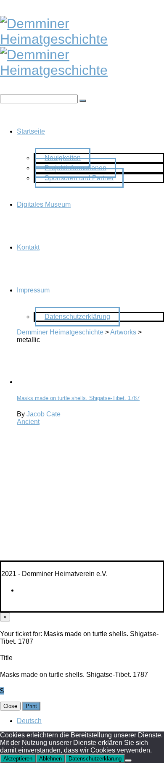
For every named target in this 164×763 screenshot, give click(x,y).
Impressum (33, 290)
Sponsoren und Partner (79, 178)
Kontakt (28, 247)
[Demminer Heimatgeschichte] (82, 39)
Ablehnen (50, 758)
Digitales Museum (44, 204)
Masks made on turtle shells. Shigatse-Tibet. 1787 (78, 398)
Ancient (28, 421)
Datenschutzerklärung (77, 316)
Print (31, 706)
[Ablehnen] (128, 760)
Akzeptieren (17, 758)
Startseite (31, 131)
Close (10, 706)
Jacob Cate (43, 414)
